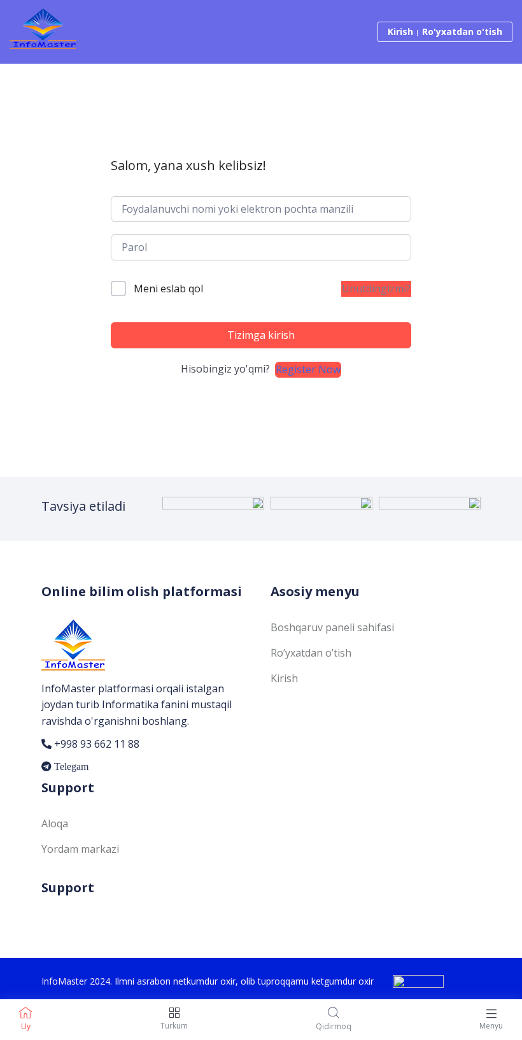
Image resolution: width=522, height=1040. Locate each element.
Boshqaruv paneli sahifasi (332, 627)
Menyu (491, 1025)
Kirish (400, 31)
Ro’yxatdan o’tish (311, 653)
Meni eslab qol (168, 288)
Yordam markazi (80, 849)
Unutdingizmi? (376, 288)
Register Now (308, 369)
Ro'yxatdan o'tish (462, 31)
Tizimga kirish (261, 335)
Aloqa (54, 823)
